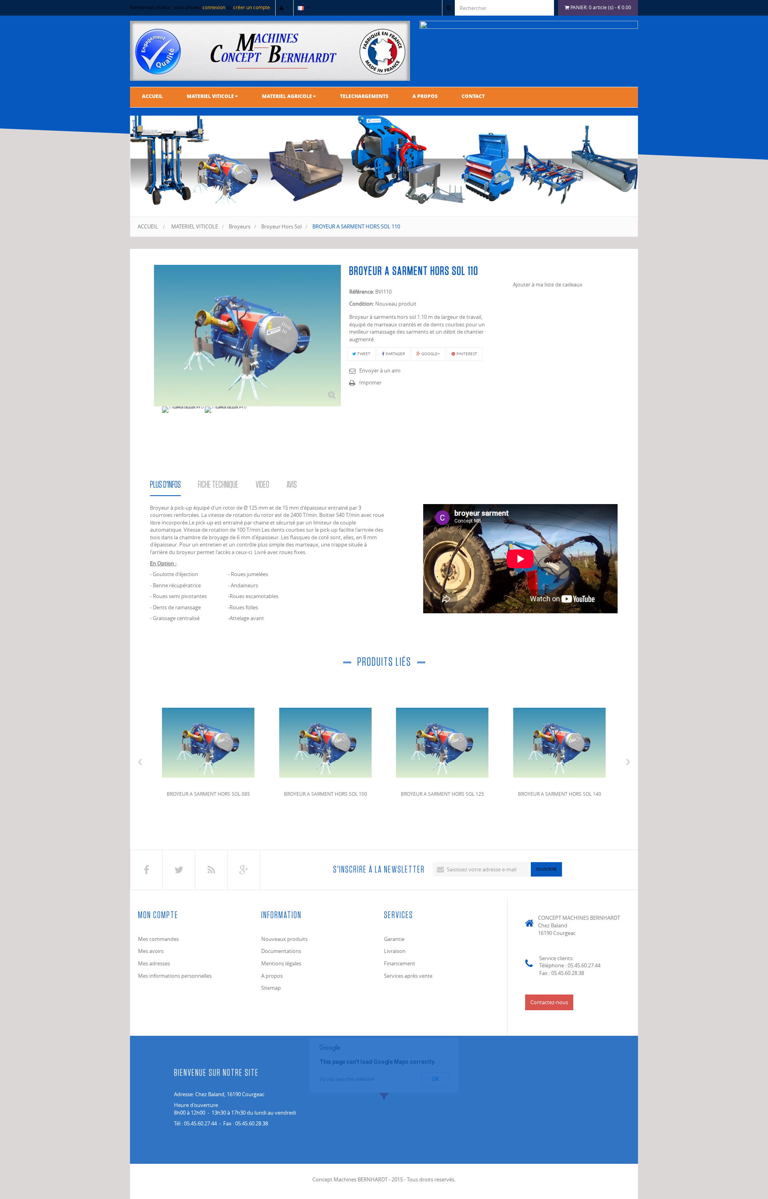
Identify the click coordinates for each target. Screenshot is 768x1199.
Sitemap (271, 987)
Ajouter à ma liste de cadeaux (547, 284)
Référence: (361, 291)
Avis (291, 485)
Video (262, 485)
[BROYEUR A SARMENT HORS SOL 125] (442, 741)
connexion (213, 7)
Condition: (361, 303)
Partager (394, 353)
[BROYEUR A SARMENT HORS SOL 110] (183, 409)
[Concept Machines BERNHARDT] (270, 51)
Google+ (430, 353)
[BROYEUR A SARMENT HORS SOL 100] (325, 741)
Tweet (363, 353)
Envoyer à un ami (379, 370)
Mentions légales (281, 963)
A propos (272, 975)
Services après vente (408, 975)
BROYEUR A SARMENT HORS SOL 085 (208, 794)
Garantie (394, 939)
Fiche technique (218, 485)
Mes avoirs (151, 951)
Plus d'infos (165, 485)
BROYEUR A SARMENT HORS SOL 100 (325, 794)
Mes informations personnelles (175, 975)
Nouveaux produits (284, 939)
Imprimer (370, 382)
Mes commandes (158, 939)
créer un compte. (252, 7)
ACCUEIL (148, 226)
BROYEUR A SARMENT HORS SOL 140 (559, 794)
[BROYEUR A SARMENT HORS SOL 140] (559, 741)
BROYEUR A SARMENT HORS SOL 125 (442, 794)
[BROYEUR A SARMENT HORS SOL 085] (208, 741)
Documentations (281, 951)
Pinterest (466, 353)
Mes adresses (154, 963)
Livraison (395, 951)
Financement (399, 963)
